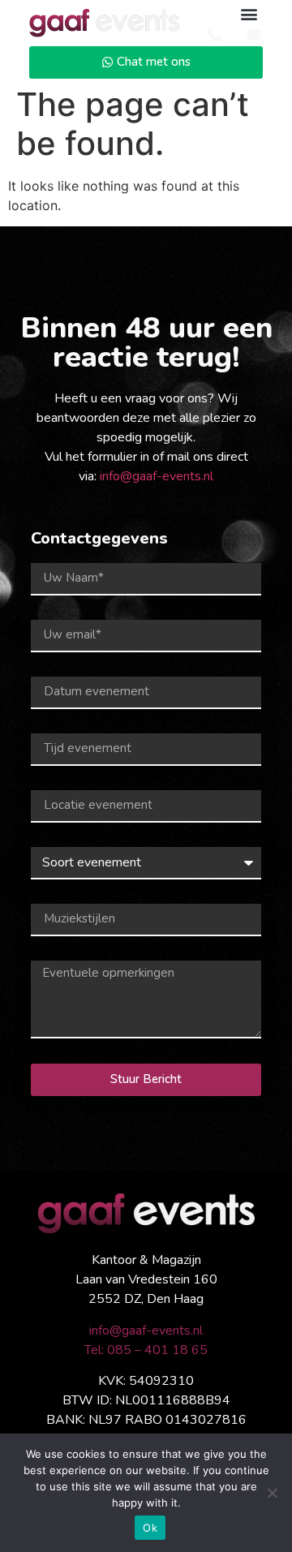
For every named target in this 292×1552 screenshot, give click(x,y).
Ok (150, 1527)
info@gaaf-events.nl (156, 476)
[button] (249, 13)
